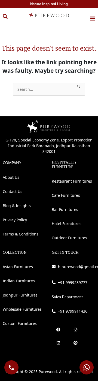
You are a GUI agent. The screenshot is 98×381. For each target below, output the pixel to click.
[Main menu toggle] (92, 18)
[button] (9, 19)
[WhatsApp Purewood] (86, 367)
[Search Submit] (79, 86)
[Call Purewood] (11, 367)
